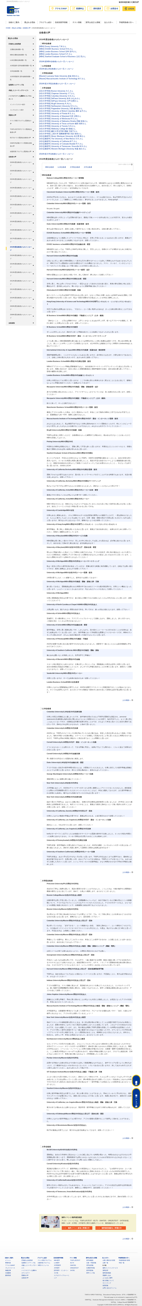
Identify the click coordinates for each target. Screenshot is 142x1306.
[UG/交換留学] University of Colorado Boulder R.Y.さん (61, 144)
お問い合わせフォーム (109, 1288)
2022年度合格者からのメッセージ (21, 197)
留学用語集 (89, 1270)
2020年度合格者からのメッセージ (21, 214)
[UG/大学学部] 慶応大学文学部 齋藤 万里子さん (58, 131)
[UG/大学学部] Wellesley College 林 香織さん (57, 129)
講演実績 (8, 1275)
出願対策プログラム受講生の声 (20, 151)
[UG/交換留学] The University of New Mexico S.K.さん (61, 139)
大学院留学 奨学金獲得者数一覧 (21, 65)
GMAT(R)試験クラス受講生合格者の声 (21, 144)
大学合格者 (88, 167)
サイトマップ (107, 1283)
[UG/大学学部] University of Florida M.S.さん (57, 113)
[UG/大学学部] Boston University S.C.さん (56, 91)
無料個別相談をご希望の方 (112, 1228)
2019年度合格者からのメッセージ (21, 223)
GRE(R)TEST (74, 1268)
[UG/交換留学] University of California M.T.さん (58, 141)
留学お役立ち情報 (93, 22)
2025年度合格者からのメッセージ (21, 172)
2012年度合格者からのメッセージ (21, 282)
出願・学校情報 (91, 1263)
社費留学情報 (90, 1268)
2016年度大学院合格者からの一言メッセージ (57, 84)
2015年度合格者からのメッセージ (21, 257)
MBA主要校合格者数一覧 (18, 55)
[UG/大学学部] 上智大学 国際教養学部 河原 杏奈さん (60, 134)
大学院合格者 (75, 167)
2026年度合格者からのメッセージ (21, 163)
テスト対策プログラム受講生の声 (20, 122)
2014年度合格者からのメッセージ (21, 265)
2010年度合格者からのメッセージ (21, 299)
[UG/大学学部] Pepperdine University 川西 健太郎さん (61, 108)
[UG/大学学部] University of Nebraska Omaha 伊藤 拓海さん (63, 121)
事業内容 (8, 1263)
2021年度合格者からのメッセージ (21, 206)
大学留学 (56, 1268)
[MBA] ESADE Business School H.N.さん (56, 49)
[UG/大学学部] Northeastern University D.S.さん (58, 106)
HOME (8, 28)
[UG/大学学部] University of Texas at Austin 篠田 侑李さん (62, 124)
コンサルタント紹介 (17, 110)
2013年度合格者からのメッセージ (21, 273)
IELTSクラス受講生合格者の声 (20, 137)
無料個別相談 (107, 1273)
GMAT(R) (73, 1265)
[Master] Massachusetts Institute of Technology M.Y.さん (62, 79)
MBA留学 (57, 1260)
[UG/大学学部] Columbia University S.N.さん (57, 96)
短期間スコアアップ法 (16, 85)
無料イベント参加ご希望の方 (79, 1228)
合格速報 (12, 323)
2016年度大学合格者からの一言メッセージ (56, 154)
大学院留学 (57, 1265)
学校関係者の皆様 (124, 1260)
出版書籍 (8, 1273)
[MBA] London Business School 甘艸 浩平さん (58, 51)
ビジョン (8, 1260)
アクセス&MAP (10, 1265)
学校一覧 (121, 1263)
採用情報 (105, 1285)
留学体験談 (89, 1260)
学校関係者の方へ (126, 22)
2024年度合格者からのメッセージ (21, 180)
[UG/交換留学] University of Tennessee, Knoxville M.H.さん (63, 146)
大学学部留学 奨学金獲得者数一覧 (21, 78)
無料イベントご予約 (136, 1098)
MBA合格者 (49, 167)
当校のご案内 (13, 22)
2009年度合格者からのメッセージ (21, 307)
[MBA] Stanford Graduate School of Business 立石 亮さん (62, 56)
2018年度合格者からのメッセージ (21, 231)
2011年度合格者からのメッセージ (21, 290)
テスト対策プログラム (45, 1260)
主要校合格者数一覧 (17, 49)
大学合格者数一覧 (16, 71)
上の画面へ (126, 700)
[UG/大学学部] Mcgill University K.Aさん (55, 104)
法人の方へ (108, 22)
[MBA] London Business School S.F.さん (55, 54)
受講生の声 (12, 115)
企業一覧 (105, 1263)
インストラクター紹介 (17, 104)
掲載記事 (8, 1270)
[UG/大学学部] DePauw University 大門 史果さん (58, 101)
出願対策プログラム (44, 1263)
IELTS (72, 1263)
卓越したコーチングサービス (18, 90)
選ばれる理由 (29, 22)
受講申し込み (107, 1275)
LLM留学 (56, 1263)
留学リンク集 (90, 1273)
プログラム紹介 (45, 22)
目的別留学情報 (61, 22)
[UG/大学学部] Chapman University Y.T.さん (57, 93)
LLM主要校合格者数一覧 (18, 60)
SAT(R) (72, 1270)
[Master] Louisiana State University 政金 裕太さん (59, 76)
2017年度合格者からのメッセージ (21, 240)
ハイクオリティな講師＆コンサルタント (20, 97)
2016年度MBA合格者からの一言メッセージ (56, 61)
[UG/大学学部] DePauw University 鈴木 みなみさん (59, 98)
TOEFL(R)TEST (75, 1260)
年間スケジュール (43, 1265)
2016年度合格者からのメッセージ (21, 248)
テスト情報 (77, 22)
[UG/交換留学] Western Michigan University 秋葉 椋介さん (62, 149)
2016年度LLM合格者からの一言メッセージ (56, 69)
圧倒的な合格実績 (15, 44)
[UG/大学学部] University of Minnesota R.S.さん (58, 119)
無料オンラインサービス (110, 1268)
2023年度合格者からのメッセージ (21, 189)
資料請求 (105, 1270)
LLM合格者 (62, 167)
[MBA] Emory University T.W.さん (52, 46)
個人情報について (108, 1280)
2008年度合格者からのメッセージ (21, 316)
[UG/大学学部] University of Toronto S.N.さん (57, 126)
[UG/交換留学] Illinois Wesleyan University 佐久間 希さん (62, 136)
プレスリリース (10, 1268)
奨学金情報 (89, 1265)
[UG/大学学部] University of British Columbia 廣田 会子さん (63, 111)
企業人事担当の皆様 (109, 1260)
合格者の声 (27, 28)
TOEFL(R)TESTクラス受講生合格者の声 (21, 130)
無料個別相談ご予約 (136, 1081)
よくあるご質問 (107, 1278)
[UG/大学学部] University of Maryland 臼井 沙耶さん (60, 116)
